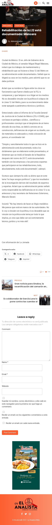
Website (5, 386)
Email (5, 374)
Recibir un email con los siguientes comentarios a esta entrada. (24, 416)
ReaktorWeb (35, 520)
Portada (19, 26)
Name (5, 362)
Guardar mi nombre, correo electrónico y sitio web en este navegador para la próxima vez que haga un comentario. (24, 404)
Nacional (7, 26)
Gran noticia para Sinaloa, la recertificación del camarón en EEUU (30, 285)
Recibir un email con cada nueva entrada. (23, 423)
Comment (6, 329)
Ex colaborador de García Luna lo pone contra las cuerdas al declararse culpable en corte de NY (20, 300)
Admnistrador (17, 41)
